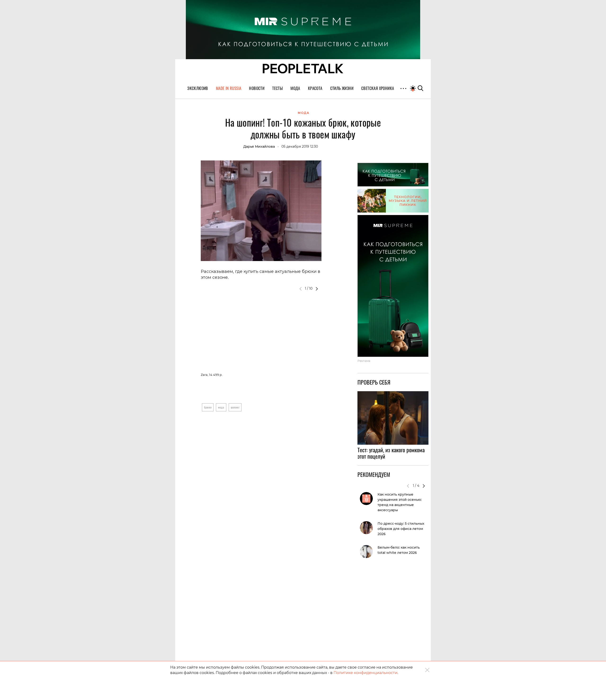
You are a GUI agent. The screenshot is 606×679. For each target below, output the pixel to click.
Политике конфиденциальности (365, 672)
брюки (207, 407)
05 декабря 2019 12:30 (299, 146)
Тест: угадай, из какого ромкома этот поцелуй (391, 453)
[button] (316, 288)
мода (221, 407)
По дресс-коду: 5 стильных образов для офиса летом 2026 (401, 528)
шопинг (235, 407)
